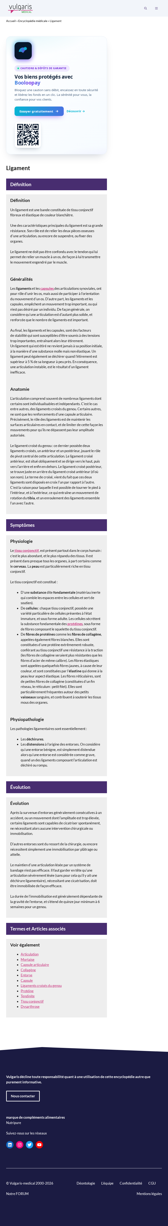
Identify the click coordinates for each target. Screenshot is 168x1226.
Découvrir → (76, 111)
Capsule (27, 980)
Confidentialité (131, 1183)
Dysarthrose (30, 1006)
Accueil (11, 21)
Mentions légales (149, 1193)
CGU (152, 1183)
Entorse (26, 975)
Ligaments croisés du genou (41, 985)
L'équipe (107, 1183)
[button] (145, 8)
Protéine (27, 991)
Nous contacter (23, 1096)
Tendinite (28, 996)
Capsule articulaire (35, 964)
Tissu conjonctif (32, 1001)
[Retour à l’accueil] (20, 8)
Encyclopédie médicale (32, 21)
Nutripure (13, 1122)
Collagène (28, 970)
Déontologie (86, 1183)
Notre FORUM (17, 1193)
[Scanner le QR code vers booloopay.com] (28, 134)
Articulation (30, 954)
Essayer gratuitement (36, 111)
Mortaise (27, 959)
